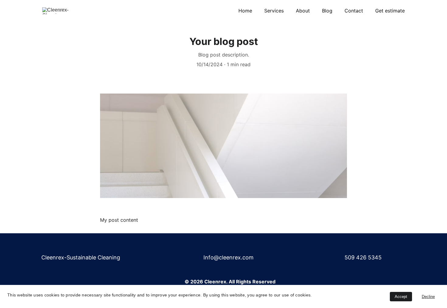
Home (245, 11)
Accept (401, 296)
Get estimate (390, 11)
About (303, 11)
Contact (354, 11)
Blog (327, 11)
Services (274, 11)
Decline (428, 296)
